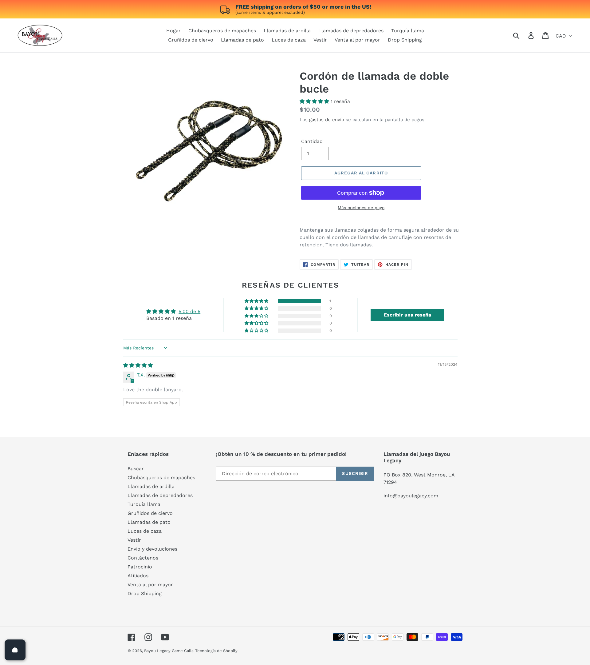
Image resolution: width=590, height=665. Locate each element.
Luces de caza (145, 531)
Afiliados (138, 576)
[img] (138, 365)
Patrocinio (140, 567)
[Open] (15, 649)
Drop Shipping (145, 593)
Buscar (136, 469)
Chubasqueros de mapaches (161, 477)
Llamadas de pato (149, 522)
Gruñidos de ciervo (150, 513)
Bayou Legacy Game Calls (169, 650)
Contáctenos (143, 558)
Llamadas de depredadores (160, 495)
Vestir (134, 540)
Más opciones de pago (361, 207)
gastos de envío (326, 119)
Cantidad (312, 141)
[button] (315, 101)
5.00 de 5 (189, 311)
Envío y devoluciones (152, 549)
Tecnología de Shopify (216, 650)
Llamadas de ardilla (151, 486)
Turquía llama (144, 504)
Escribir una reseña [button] (407, 315)
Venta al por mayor (150, 584)
